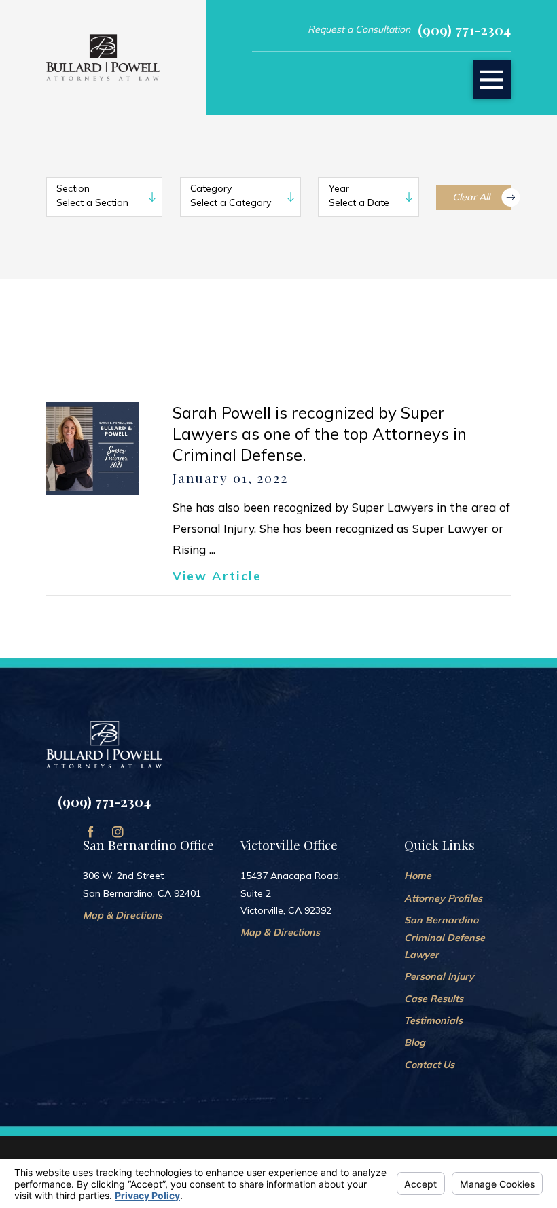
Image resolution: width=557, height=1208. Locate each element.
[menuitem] (457, 876)
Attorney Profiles (443, 898)
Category (211, 188)
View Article (217, 576)
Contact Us (429, 1065)
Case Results (433, 999)
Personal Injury (439, 976)
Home (417, 876)
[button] (492, 79)
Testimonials (433, 1020)
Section (73, 188)
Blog (414, 1042)
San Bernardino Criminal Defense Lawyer (444, 937)
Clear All (471, 197)
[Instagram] (118, 832)
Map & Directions (122, 915)
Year (339, 188)
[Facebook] (90, 832)
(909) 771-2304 (464, 29)
